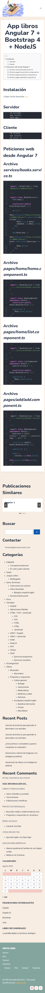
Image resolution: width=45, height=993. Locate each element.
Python (13, 650)
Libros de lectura (13, 582)
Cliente (12, 64)
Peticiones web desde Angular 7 (18, 67)
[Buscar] (37, 531)
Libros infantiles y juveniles (17, 794)
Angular (13, 606)
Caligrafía (10, 562)
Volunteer (7, 964)
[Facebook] (32, 988)
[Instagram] (40, 988)
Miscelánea (22, 711)
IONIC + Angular (16, 633)
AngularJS (7, 913)
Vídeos (9, 667)
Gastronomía (23, 687)
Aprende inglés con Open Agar (18, 837)
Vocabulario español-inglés (25, 700)
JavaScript (18, 630)
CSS (16, 616)
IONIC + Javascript (18, 636)
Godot (8, 572)
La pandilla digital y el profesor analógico (19, 933)
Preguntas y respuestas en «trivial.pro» (22, 815)
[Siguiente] (39, 505)
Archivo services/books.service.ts (21, 70)
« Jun (5, 897)
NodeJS (13, 643)
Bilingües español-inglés (24, 592)
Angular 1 (10, 502)
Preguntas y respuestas (20, 677)
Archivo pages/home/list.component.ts (23, 75)
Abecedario (18, 673)
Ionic (5, 922)
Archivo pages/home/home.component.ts (24, 72)
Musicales (14, 670)
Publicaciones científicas (16, 801)
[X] (36, 988)
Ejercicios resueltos (22, 660)
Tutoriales (10, 603)
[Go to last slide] (6, 505)
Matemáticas (23, 690)
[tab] (20, 513)
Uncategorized (12, 663)
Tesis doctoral (12, 797)
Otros (8, 599)
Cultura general (20, 680)
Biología (21, 684)
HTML (16, 623)
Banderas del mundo (26, 704)
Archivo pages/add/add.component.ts (23, 77)
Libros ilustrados (17, 589)
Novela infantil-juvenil (19, 596)
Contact (6, 960)
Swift (12, 653)
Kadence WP (20, 983)
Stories (5, 953)
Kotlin (12, 640)
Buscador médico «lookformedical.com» (23, 812)
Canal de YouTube (13, 826)
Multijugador (15, 579)
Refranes (22, 697)
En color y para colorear (19, 569)
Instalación (10, 59)
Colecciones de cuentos (20, 586)
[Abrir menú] (40, 8)
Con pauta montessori (19, 565)
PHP (12, 646)
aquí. (26, 96)
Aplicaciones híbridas (19, 609)
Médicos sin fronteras (15, 855)
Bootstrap (7, 918)
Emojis (21, 707)
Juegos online (12, 576)
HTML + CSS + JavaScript (20, 613)
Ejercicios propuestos (23, 657)
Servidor (12, 62)
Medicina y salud (25, 694)
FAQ (4, 956)
